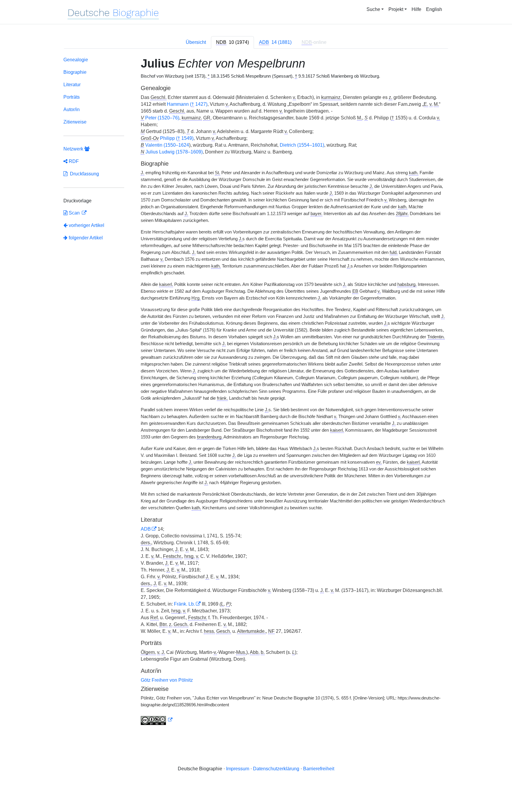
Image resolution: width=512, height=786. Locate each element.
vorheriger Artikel (86, 225)
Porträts (71, 97)
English (434, 9)
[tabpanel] (256, 392)
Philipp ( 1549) (176, 138)
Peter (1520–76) (162, 117)
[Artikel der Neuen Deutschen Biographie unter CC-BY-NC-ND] (157, 720)
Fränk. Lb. (184, 603)
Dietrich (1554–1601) (302, 145)
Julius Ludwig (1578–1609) (174, 151)
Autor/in (71, 109)
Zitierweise (75, 121)
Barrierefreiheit (318, 768)
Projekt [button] (395, 9)
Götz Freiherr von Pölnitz (167, 680)
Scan (74, 212)
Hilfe (416, 9)
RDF (73, 161)
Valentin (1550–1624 (167, 145)
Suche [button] (373, 9)
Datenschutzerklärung (276, 768)
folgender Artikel (85, 237)
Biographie (75, 72)
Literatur (72, 84)
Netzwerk (73, 148)
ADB (146, 529)
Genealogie (75, 59)
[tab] (232, 42)
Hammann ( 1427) (187, 104)
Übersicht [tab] (196, 42)
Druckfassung (83, 173)
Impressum (237, 768)
